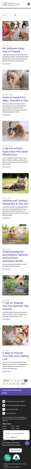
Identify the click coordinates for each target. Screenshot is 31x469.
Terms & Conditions (14, 467)
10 (18, 383)
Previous (6, 380)
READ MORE (6, 64)
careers (17, 450)
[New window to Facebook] (3, 393)
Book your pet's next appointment (10, 442)
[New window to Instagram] (6, 393)
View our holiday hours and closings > (11, 445)
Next (22, 383)
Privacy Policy (7, 467)
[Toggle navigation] (28, 4)
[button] (27, 443)
